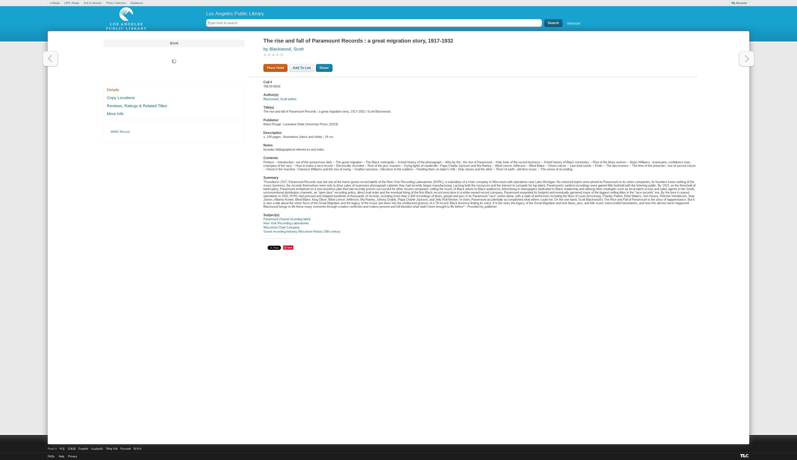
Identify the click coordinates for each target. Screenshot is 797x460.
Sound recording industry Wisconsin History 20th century (301, 231)
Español (83, 448)
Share (324, 68)
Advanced (573, 23)
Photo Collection (116, 3)
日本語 (72, 448)
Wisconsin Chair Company (281, 227)
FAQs (51, 456)
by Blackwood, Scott (283, 49)
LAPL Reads (71, 3)
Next (746, 58)
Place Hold (275, 68)
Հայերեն (97, 448)
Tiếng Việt (111, 448)
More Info (115, 114)
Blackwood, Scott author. (280, 99)
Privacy (72, 456)
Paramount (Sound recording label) (286, 219)
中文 (62, 448)
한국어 (137, 448)
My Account (739, 3)
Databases (136, 3)
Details (113, 90)
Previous (50, 58)
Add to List (302, 68)
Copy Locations (121, 98)
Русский (125, 448)
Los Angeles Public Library (235, 13)
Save (289, 247)
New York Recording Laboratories (286, 223)
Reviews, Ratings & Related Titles (137, 106)
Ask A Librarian (93, 3)
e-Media (55, 3)
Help (61, 456)
